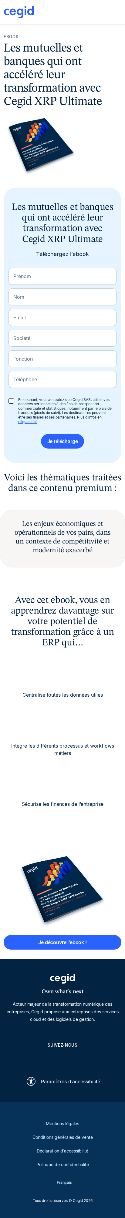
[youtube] (48, 1059)
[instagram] (62, 1059)
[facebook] (92, 1059)
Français (64, 1182)
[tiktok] (77, 1059)
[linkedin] (33, 1059)
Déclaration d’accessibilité (62, 1150)
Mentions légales (62, 1123)
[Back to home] (19, 12)
